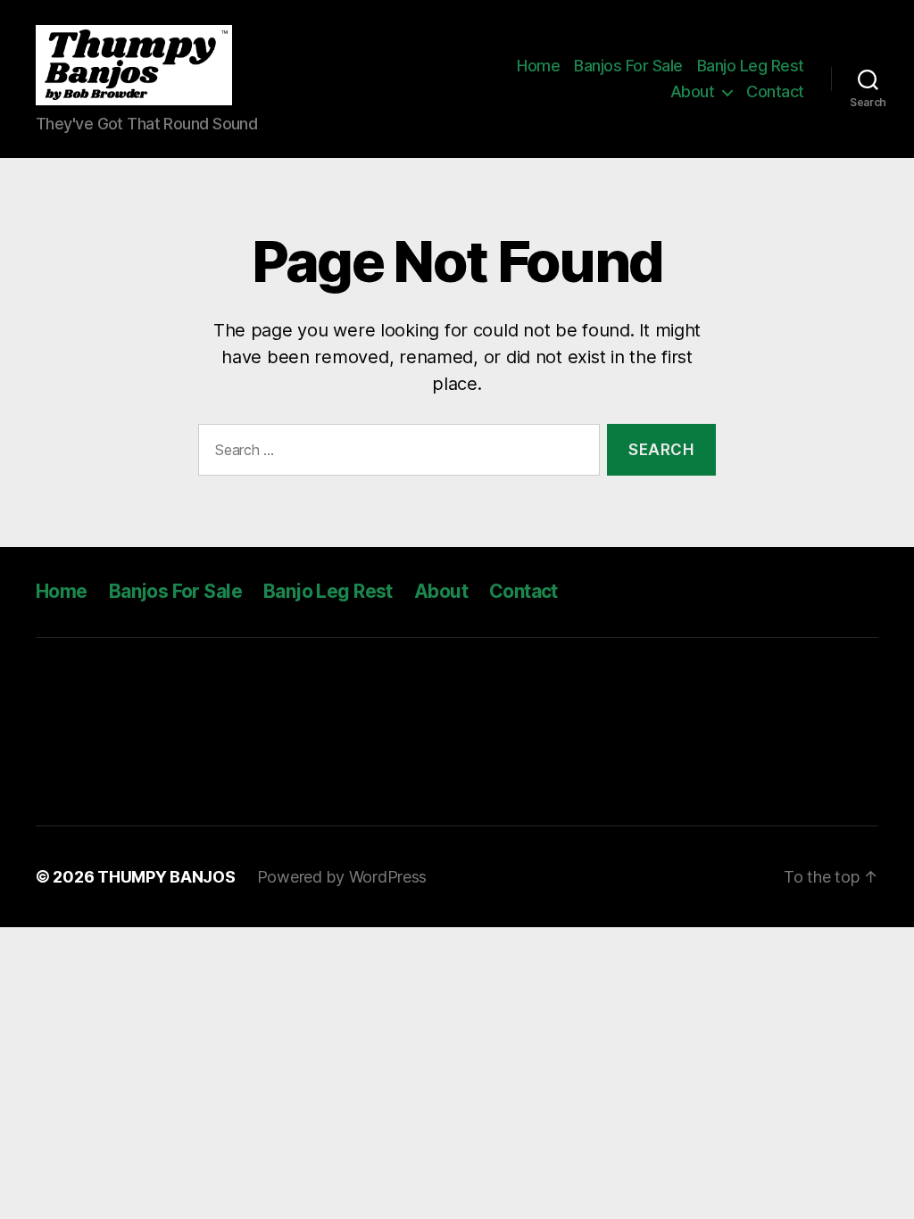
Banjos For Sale (628, 65)
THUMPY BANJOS (166, 876)
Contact (775, 91)
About (692, 91)
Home (538, 65)
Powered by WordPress (342, 876)
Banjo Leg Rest (750, 65)
